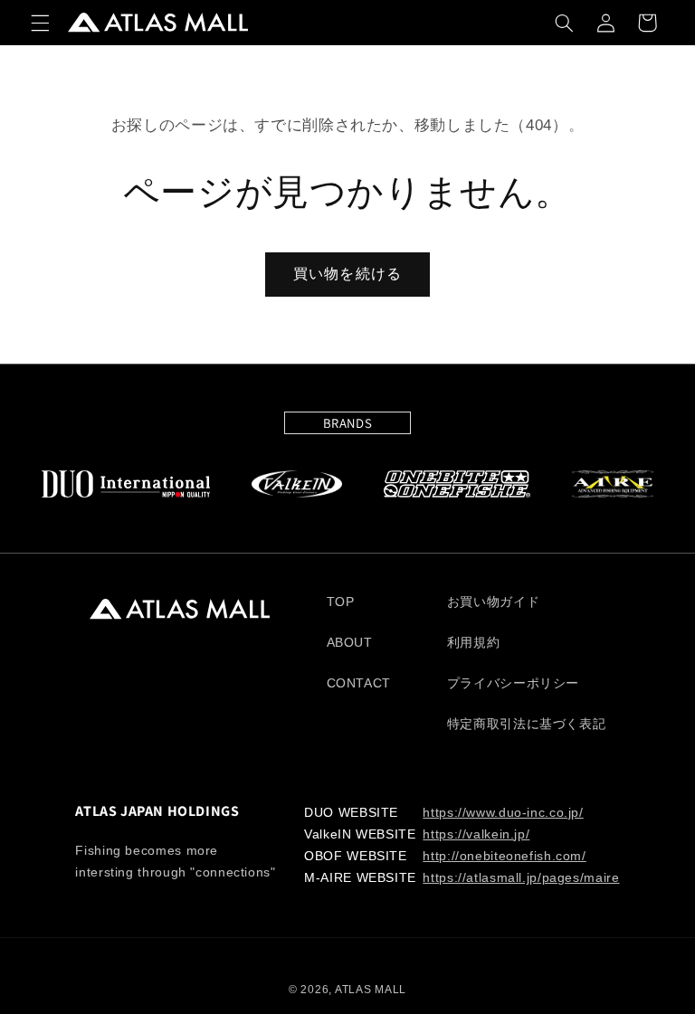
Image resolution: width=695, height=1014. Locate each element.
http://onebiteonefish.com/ (504, 856)
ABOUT (350, 642)
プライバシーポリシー (513, 683)
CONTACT (359, 683)
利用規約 (473, 642)
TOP (341, 602)
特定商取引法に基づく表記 (526, 724)
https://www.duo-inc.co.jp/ (503, 813)
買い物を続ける (347, 273)
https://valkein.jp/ (476, 834)
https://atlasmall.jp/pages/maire (521, 878)
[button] (40, 22)
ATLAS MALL (370, 989)
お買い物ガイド (493, 602)
